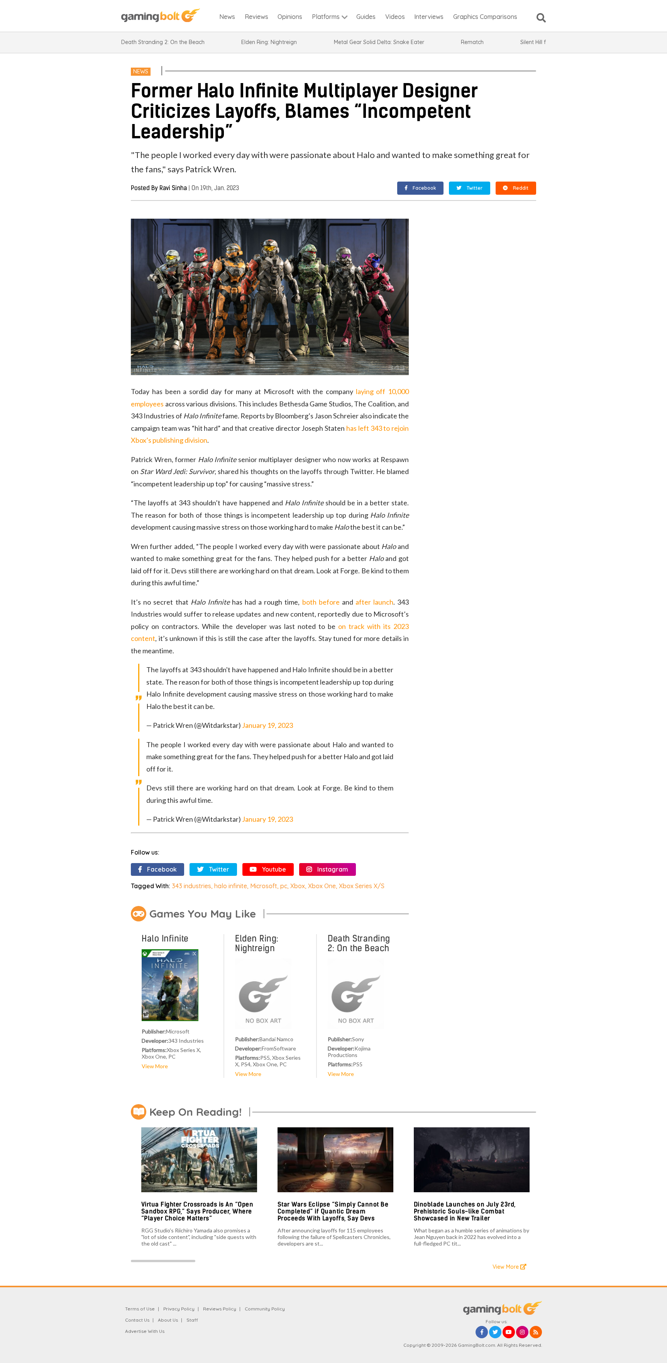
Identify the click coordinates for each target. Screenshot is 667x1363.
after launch (374, 602)
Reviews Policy (219, 1309)
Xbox (297, 886)
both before (321, 602)
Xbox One (322, 886)
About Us (168, 1320)
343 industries (191, 886)
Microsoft (263, 886)
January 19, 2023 (267, 725)
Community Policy (265, 1309)
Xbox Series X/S (361, 886)
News (140, 71)
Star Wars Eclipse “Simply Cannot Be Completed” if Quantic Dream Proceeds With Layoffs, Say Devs (333, 1211)
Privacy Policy (179, 1309)
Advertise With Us (144, 1331)
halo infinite (230, 886)
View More (155, 1066)
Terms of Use (140, 1309)
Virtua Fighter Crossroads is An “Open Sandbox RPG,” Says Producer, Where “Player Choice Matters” (197, 1211)
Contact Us (137, 1320)
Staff (192, 1320)
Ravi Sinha (173, 188)
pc (283, 886)
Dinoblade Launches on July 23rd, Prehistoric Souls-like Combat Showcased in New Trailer (465, 1211)
